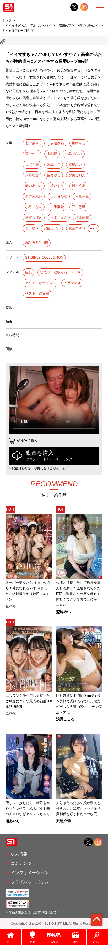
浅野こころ (65, 719)
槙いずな (57, 186)
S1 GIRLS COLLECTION (44, 257)
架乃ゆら (54, 175)
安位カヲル (52, 228)
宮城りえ (54, 165)
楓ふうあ (78, 186)
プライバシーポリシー (32, 882)
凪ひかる (78, 143)
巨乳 (28, 272)
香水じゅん (58, 217)
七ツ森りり (33, 143)
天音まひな (58, 196)
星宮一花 (82, 196)
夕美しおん (76, 175)
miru (93, 228)
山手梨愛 (57, 207)
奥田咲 (30, 228)
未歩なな (32, 175)
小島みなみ (73, 154)
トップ (7, 20)
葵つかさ (32, 154)
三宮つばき (33, 217)
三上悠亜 (78, 207)
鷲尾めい (75, 165)
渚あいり (13, 821)
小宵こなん (33, 207)
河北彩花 (82, 217)
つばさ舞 (32, 165)
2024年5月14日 (36, 243)
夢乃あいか (33, 186)
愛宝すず (75, 228)
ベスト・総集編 (37, 293)
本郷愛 (52, 154)
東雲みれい (33, 196)
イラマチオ (72, 283)
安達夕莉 (57, 143)
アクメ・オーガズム (40, 283)
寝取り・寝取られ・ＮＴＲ (60, 272)
